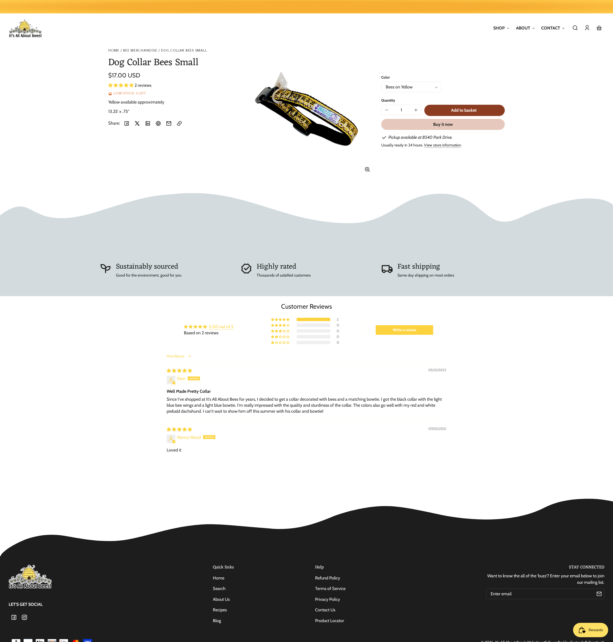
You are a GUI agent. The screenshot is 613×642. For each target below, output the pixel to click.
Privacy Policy (327, 599)
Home (113, 50)
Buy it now (443, 124)
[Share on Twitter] (137, 123)
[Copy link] (179, 123)
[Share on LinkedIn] (147, 123)
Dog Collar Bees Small (184, 50)
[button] (575, 28)
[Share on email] (169, 123)
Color (385, 77)
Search (219, 588)
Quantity (388, 100)
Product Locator (329, 620)
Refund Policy (327, 578)
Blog (217, 620)
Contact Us (325, 610)
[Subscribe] (599, 594)
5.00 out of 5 (221, 326)
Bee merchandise (140, 50)
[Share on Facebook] (126, 123)
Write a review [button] (404, 330)
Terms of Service (330, 588)
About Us (221, 599)
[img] (179, 370)
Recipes (220, 610)
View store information (442, 145)
